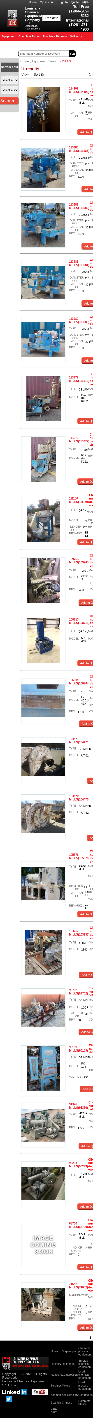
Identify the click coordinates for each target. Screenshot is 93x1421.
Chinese (67, 1402)
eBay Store (54, 1410)
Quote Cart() (79, 2)
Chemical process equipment (84, 1351)
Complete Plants (84, 1402)
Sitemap (56, 1395)
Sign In (63, 2)
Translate (51, 18)
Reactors (56, 1374)
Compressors (70, 1374)
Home (33, 2)
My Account (47, 2)
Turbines (56, 1385)
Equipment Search (45, 61)
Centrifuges (85, 1395)
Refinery (56, 1363)
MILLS (66, 61)
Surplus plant (70, 1351)
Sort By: (40, 74)
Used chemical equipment (84, 1375)
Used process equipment (84, 1385)
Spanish (56, 1402)
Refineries (68, 1363)
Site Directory (70, 1395)
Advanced (84, 53)
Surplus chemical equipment (84, 1364)
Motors (66, 1385)
